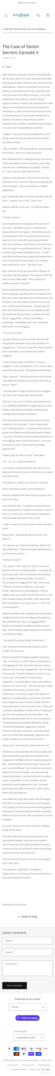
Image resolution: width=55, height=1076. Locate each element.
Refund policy (47, 1060)
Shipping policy (44, 1065)
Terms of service (28, 1065)
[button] (6, 15)
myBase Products (16, 1060)
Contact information (38, 1069)
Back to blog (29, 916)
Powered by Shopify (31, 1060)
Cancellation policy (19, 1069)
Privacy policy (13, 1065)
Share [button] (8, 66)
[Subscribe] (42, 1007)
